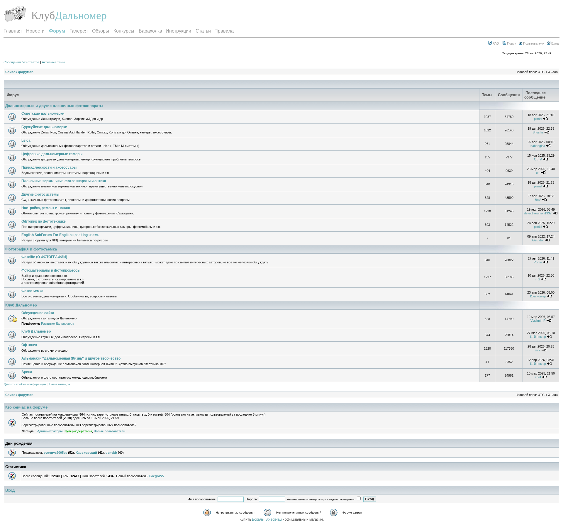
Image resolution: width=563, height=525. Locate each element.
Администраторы (50, 431)
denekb (111, 452)
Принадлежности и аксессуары (49, 167)
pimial (538, 119)
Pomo (538, 262)
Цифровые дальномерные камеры (51, 154)
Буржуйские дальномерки (44, 127)
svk (537, 350)
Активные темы (53, 62)
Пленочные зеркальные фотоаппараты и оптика (63, 181)
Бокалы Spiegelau (267, 519)
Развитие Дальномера (57, 323)
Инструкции (178, 30)
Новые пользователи (109, 431)
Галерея (78, 30)
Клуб (43, 15)
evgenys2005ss (55, 452)
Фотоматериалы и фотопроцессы (50, 270)
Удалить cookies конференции (25, 384)
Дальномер (81, 15)
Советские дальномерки (42, 113)
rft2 (537, 279)
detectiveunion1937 (538, 213)
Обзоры (100, 30)
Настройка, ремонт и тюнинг (45, 208)
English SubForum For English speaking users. (60, 235)
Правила (224, 30)
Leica (25, 140)
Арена (26, 372)
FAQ (495, 43)
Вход (554, 43)
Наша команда (59, 384)
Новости (35, 30)
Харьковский (86, 452)
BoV (538, 199)
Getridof (538, 240)
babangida (537, 146)
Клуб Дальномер (21, 305)
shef (538, 377)
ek (538, 173)
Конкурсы (123, 30)
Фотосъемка (32, 291)
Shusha (538, 132)
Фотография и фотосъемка (31, 249)
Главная (13, 30)
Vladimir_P (537, 320)
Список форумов (19, 72)
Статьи (203, 30)
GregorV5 (156, 476)
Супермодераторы (78, 431)
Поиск (511, 43)
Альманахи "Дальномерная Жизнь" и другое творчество (71, 358)
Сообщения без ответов (21, 62)
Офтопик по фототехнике (43, 221)
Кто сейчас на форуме (26, 407)
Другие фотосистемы (40, 194)
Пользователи (533, 43)
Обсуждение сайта (37, 313)
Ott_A (538, 159)
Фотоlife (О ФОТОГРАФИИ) (44, 257)
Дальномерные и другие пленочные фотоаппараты (54, 106)
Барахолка (150, 30)
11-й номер (538, 296)
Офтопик (29, 345)
